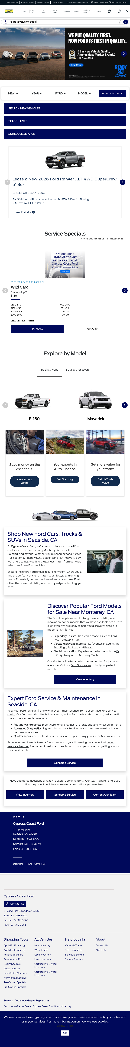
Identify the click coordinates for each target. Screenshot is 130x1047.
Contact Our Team (105, 794)
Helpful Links (75, 939)
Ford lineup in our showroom (47, 571)
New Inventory (42, 945)
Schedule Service (115, 239)
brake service (57, 736)
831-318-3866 (32, 843)
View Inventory (85, 679)
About (100, 939)
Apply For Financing (14, 945)
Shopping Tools (16, 939)
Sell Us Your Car (73, 950)
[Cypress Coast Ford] (12, 10)
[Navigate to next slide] (127, 53)
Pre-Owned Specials (15, 982)
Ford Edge (60, 647)
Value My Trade (73, 945)
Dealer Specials (12, 964)
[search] (127, 11)
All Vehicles (43, 939)
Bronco (88, 647)
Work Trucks (41, 950)
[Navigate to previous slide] (2, 53)
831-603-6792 (30, 838)
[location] (67, 2)
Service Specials (74, 959)
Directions (18, 864)
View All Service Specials (93, 239)
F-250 (63, 639)
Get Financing (65, 479)
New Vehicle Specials (15, 973)
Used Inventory (42, 954)
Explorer (73, 647)
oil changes (67, 724)
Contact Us (40, 864)
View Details (22, 212)
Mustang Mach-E (90, 655)
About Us (101, 950)
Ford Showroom (81, 665)
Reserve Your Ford (13, 954)
